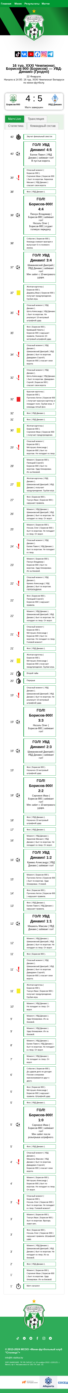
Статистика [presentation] (15, 125)
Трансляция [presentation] (36, 118)
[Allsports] (45, 1382)
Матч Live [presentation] (14, 118)
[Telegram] (50, 56)
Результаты (32, 3)
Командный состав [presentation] (43, 125)
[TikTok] (18, 56)
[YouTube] (31, 56)
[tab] (14, 119)
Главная (6, 3)
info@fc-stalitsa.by (14, 1357)
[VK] (24, 56)
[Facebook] (37, 56)
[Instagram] (44, 56)
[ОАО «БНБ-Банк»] (27, 1382)
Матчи (46, 3)
